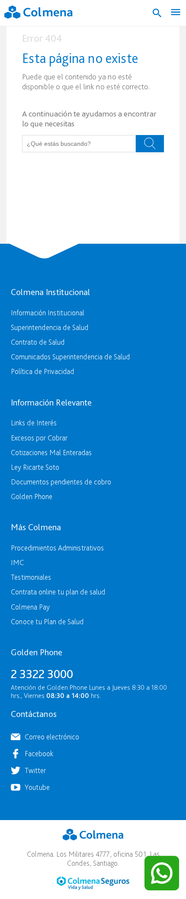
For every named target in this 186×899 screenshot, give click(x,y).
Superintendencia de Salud (49, 327)
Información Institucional (47, 312)
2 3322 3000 (42, 673)
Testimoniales (31, 577)
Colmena (93, 835)
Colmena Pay (30, 606)
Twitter (35, 770)
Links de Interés (34, 422)
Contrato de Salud (37, 341)
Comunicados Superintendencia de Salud (70, 356)
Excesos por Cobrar (39, 437)
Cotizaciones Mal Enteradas (51, 452)
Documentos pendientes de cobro (61, 481)
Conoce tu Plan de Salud (47, 621)
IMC (17, 562)
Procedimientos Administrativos (57, 547)
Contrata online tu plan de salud (58, 591)
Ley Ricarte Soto (35, 467)
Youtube (37, 787)
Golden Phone (31, 496)
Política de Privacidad (42, 371)
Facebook (39, 753)
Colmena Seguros (93, 883)
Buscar (150, 143)
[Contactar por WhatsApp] (161, 873)
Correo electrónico (52, 736)
